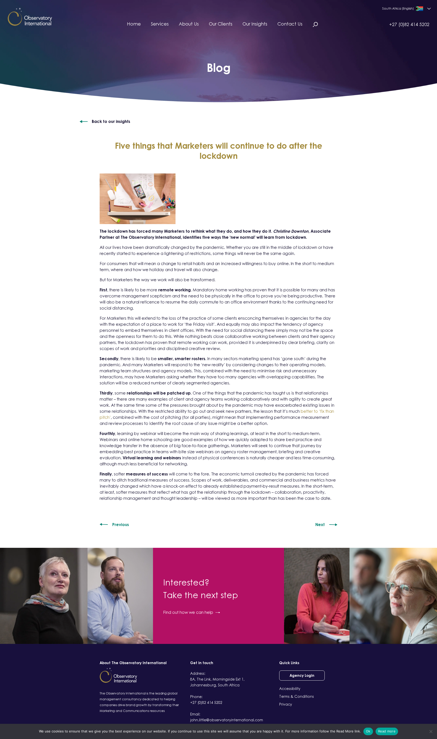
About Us (189, 24)
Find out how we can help (188, 612)
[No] (430, 731)
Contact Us (289, 24)
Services (160, 24)
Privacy (285, 704)
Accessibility (289, 688)
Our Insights (255, 24)
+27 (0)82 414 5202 (409, 24)
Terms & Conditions (296, 696)
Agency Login (302, 675)
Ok (368, 731)
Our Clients (220, 24)
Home (134, 24)
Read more (387, 731)
